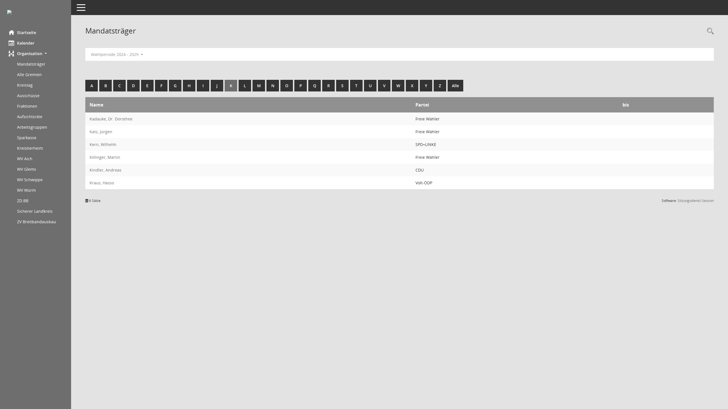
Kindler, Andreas (105, 170)
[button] (35, 53)
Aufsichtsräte (29, 116)
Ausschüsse (28, 95)
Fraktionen (27, 106)
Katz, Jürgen (101, 131)
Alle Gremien (29, 74)
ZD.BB (22, 200)
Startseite (26, 32)
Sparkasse (26, 137)
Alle (455, 85)
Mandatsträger (31, 64)
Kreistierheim (30, 148)
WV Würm (26, 190)
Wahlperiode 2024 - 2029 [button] (115, 54)
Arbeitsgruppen (32, 127)
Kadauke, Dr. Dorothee (111, 119)
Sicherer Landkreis (35, 211)
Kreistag (25, 85)
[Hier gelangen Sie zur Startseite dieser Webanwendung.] (35, 13)
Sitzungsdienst (696, 200)
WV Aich (24, 158)
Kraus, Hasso (102, 182)
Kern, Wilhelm (103, 144)
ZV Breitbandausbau (36, 221)
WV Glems (26, 169)
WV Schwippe (30, 179)
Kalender (25, 43)
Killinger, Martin (105, 157)
